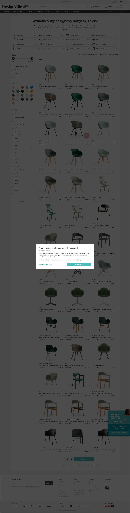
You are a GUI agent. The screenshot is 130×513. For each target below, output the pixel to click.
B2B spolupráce (63, 486)
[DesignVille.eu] (112, 506)
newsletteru (72, 1)
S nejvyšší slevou (113, 54)
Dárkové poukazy (93, 488)
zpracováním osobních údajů (32, 486)
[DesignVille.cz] (106, 506)
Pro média (61, 492)
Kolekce (91, 481)
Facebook (107, 484)
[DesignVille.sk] (109, 506)
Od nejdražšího (103, 54)
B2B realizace (62, 488)
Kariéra (60, 490)
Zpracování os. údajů (79, 492)
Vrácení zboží (77, 486)
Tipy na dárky (92, 486)
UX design (56, 510)
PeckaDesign (72, 510)
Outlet (90, 492)
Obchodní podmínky (79, 490)
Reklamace (77, 488)
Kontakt (61, 481)
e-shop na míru (64, 510)
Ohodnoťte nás (62, 494)
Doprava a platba (78, 484)
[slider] (13, 58)
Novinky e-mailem (17, 479)
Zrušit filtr (44, 59)
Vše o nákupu (77, 481)
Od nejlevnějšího (92, 54)
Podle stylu (92, 484)
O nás (60, 484)
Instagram (107, 481)
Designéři (91, 490)
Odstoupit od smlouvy (79, 494)
